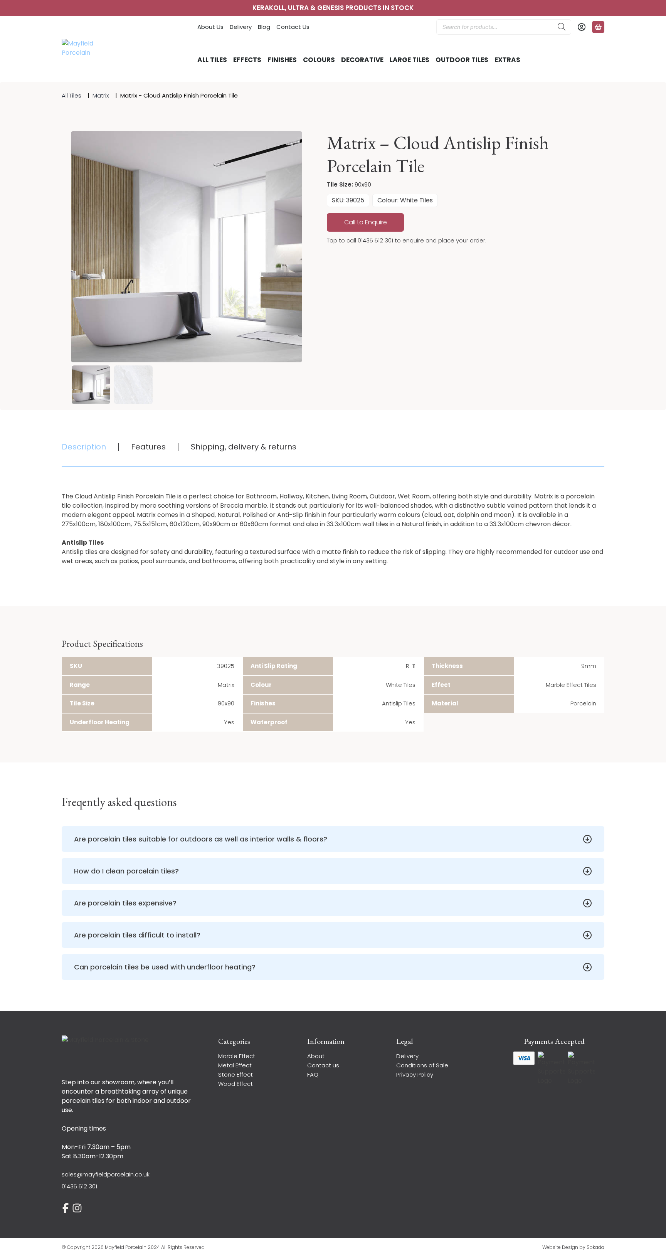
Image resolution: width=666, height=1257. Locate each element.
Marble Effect (236, 1056)
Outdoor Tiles (462, 59)
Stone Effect (235, 1074)
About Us (210, 27)
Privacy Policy (414, 1074)
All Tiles (212, 59)
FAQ (312, 1074)
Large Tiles (409, 59)
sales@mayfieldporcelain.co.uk (106, 1174)
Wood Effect (235, 1084)
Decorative (362, 59)
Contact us (323, 1065)
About (316, 1056)
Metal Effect (235, 1065)
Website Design (560, 1247)
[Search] (561, 27)
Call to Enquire (365, 222)
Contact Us (292, 27)
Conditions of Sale (422, 1065)
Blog (264, 27)
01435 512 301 (79, 1186)
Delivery (241, 27)
